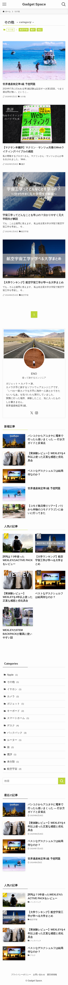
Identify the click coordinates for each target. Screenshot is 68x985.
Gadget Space (34, 4)
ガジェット (15, 703)
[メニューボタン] (4, 4)
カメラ (13, 696)
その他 (13, 682)
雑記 (40, 30)
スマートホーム (18, 718)
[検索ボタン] (63, 4)
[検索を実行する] (61, 781)
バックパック (16, 732)
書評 (33, 30)
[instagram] (36, 413)
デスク (13, 725)
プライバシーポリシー (21, 974)
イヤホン (14, 689)
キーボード (15, 711)
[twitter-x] (32, 413)
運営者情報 (52, 974)
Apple (12, 674)
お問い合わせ (39, 974)
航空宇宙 (24, 30)
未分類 (13, 761)
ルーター (14, 740)
